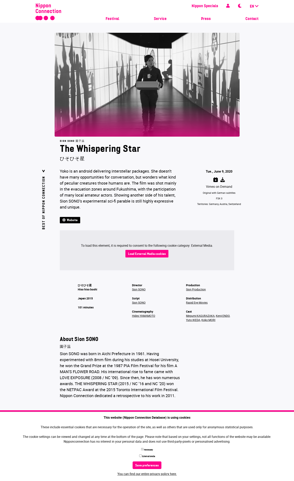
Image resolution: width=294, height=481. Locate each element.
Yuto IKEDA (193, 320)
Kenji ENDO (223, 316)
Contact (251, 19)
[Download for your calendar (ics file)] (222, 179)
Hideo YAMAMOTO (143, 316)
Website (72, 220)
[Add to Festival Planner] (215, 179)
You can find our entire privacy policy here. (147, 474)
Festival (112, 19)
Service (160, 19)
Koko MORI (208, 320)
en (252, 7)
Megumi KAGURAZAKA (200, 316)
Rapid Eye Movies (197, 302)
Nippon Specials (205, 6)
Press (206, 19)
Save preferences (147, 465)
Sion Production (196, 289)
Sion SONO (139, 289)
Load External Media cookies (147, 254)
